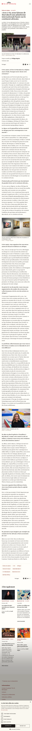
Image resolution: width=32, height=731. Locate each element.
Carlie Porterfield (21, 621)
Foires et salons (6, 10)
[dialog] (16, 715)
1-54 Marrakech (6, 572)
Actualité (13, 10)
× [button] (30, 702)
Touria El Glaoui (6, 569)
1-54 (14, 566)
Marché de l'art (16, 572)
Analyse (11, 639)
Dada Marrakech (17, 569)
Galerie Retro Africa (21, 639)
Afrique (19, 566)
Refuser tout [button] (23, 725)
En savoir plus (4, 710)
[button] (15, 729)
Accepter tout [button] (8, 725)
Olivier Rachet (5, 665)
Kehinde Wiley (6, 574)
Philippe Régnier (16, 58)
